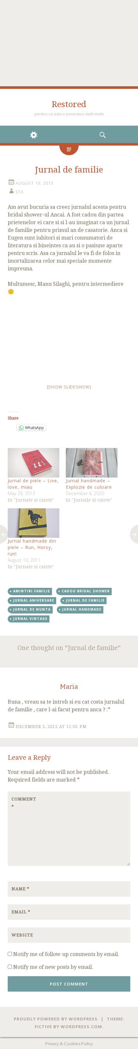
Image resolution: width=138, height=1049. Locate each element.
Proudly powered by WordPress (56, 1019)
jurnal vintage (30, 618)
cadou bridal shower (86, 591)
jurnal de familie (85, 600)
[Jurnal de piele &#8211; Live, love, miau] (33, 463)
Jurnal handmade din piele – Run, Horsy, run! (32, 547)
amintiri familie (31, 591)
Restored (69, 104)
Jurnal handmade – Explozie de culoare (89, 484)
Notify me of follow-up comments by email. (66, 954)
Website (22, 935)
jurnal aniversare (33, 600)
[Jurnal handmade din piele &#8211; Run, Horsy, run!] (33, 523)
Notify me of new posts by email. (53, 967)
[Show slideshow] (69, 387)
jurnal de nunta (32, 609)
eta (20, 192)
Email (21, 911)
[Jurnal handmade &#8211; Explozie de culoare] (91, 463)
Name (21, 888)
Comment (24, 803)
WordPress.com (81, 1026)
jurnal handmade (81, 609)
